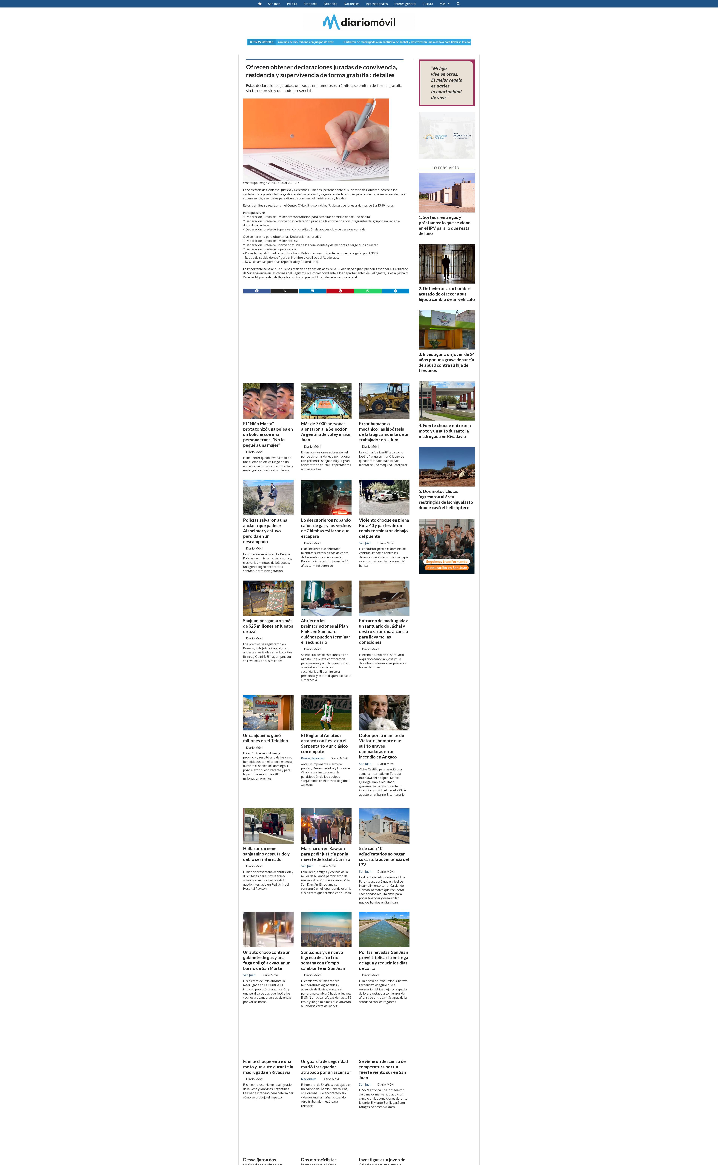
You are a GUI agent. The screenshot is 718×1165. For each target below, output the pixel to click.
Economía (310, 4)
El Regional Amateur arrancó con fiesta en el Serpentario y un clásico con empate (324, 743)
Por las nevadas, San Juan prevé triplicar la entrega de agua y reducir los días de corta (383, 960)
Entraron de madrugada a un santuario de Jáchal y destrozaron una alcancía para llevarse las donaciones (327, 42)
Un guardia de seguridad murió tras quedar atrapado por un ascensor (326, 1067)
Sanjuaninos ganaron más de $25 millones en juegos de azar (268, 626)
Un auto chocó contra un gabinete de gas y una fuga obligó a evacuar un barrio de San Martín (266, 960)
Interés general (405, 4)
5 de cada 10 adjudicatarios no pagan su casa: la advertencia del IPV (384, 856)
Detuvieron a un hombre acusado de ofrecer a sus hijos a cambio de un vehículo (447, 294)
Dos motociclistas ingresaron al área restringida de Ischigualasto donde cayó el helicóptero (446, 499)
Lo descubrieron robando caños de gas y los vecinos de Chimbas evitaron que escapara (326, 528)
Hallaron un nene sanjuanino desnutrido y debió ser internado (266, 854)
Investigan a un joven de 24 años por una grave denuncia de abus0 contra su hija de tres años (447, 362)
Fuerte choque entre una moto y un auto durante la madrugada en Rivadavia (268, 1067)
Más (443, 4)
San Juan (274, 4)
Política (292, 4)
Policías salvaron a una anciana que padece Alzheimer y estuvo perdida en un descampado (265, 530)
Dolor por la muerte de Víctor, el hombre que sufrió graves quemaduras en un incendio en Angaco (381, 746)
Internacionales (377, 4)
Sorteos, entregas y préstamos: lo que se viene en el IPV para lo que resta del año (444, 225)
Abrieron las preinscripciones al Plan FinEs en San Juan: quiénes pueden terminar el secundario (325, 631)
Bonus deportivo (313, 758)
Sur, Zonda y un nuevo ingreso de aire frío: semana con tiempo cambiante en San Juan (323, 960)
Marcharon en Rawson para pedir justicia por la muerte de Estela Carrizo (325, 854)
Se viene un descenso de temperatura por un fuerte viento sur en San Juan (382, 1069)
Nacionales (351, 4)
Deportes (330, 4)
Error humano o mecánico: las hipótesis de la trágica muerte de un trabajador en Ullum (384, 431)
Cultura (428, 4)
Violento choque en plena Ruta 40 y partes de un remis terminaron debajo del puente (384, 528)
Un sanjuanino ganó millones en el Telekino (265, 738)
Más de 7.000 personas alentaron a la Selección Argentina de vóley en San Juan (458, 42)
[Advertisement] (326, 326)
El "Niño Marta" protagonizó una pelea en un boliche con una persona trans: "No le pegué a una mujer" (268, 434)
